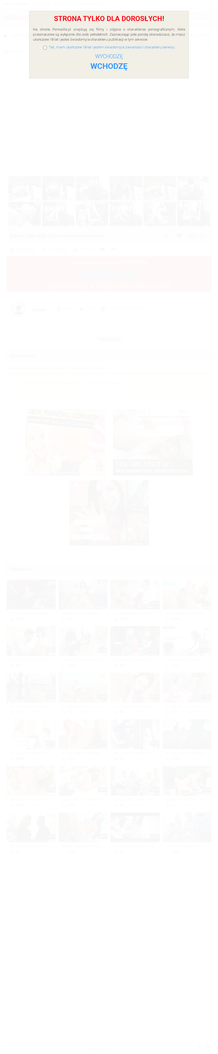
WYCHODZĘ (109, 56)
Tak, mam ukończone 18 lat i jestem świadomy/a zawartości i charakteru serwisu (112, 47)
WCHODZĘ (109, 66)
